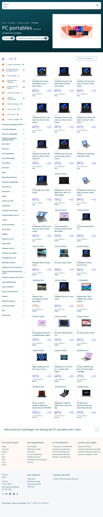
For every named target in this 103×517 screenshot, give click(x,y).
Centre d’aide (6, 484)
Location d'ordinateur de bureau (89, 452)
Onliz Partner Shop (34, 484)
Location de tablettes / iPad (87, 454)
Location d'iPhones (84, 446)
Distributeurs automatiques (37, 459)
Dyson (4, 465)
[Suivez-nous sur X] (17, 494)
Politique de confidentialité (19, 503)
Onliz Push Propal (33, 481)
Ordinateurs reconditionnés (62, 446)
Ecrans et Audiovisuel (34, 454)
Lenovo (4, 452)
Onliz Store (31, 479)
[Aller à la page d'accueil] (8, 5)
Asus (3, 459)
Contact (5, 481)
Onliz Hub (30, 487)
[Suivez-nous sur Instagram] (6, 494)
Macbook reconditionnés (61, 449)
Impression (31, 452)
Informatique (11, 23)
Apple (4, 446)
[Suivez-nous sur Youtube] (13, 494)
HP (3, 454)
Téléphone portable (34, 449)
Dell (3, 457)
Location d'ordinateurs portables (89, 449)
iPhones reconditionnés (61, 452)
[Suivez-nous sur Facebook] (3, 494)
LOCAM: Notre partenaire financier (65, 479)
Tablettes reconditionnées (62, 457)
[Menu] (97, 5)
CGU (28, 503)
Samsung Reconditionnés (61, 454)
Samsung (5, 449)
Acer (3, 462)
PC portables (34, 23)
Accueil (4, 23)
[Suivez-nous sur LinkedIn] (10, 494)
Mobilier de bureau (34, 457)
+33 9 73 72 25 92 (12, 487)
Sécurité (30, 462)
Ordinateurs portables (23, 23)
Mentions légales (6, 503)
